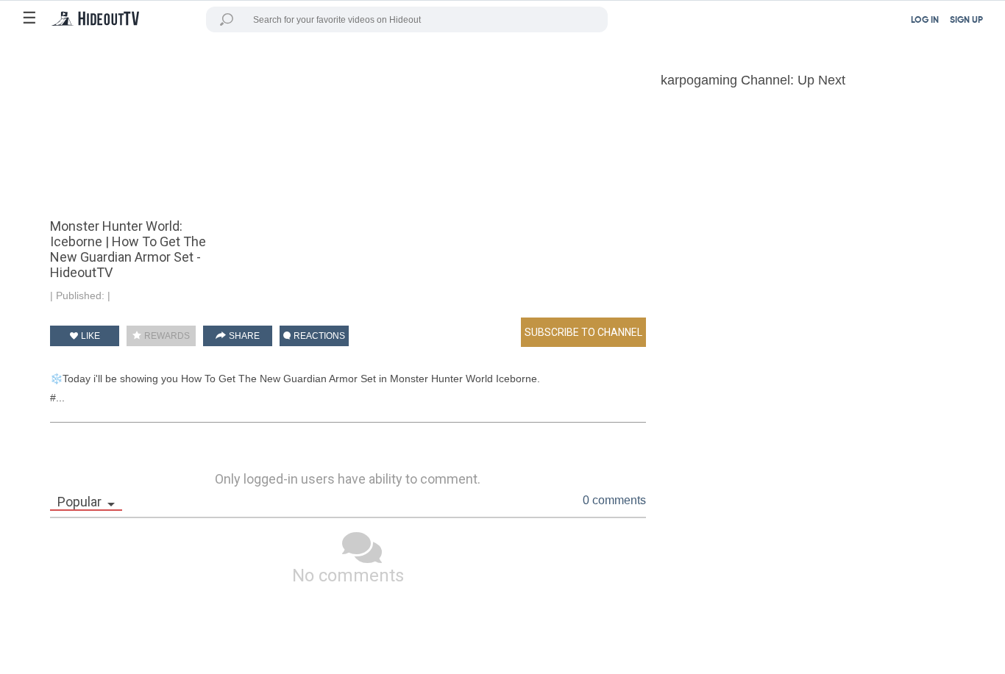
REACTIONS (318, 336)
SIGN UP (966, 20)
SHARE (243, 336)
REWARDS (166, 336)
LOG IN (925, 20)
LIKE (89, 336)
